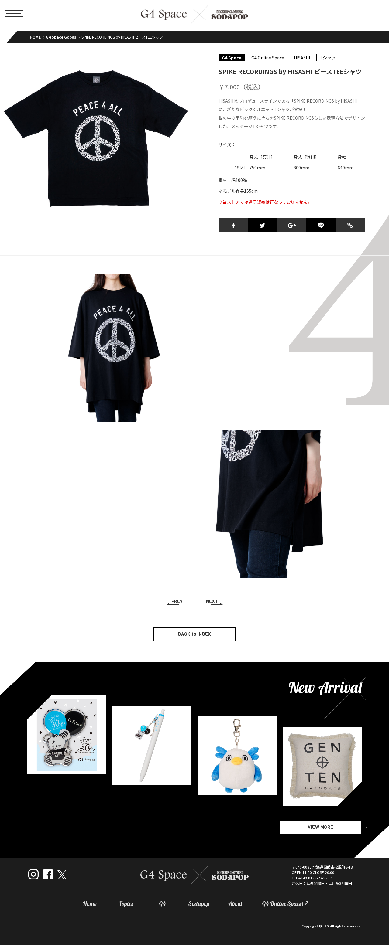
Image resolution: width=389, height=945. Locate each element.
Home (89, 904)
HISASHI (302, 58)
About (235, 904)
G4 (162, 904)
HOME (35, 36)
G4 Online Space (267, 58)
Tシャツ (328, 58)
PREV (177, 601)
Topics (126, 904)
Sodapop (198, 904)
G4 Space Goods (61, 36)
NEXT (212, 601)
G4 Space (232, 58)
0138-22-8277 (320, 877)
